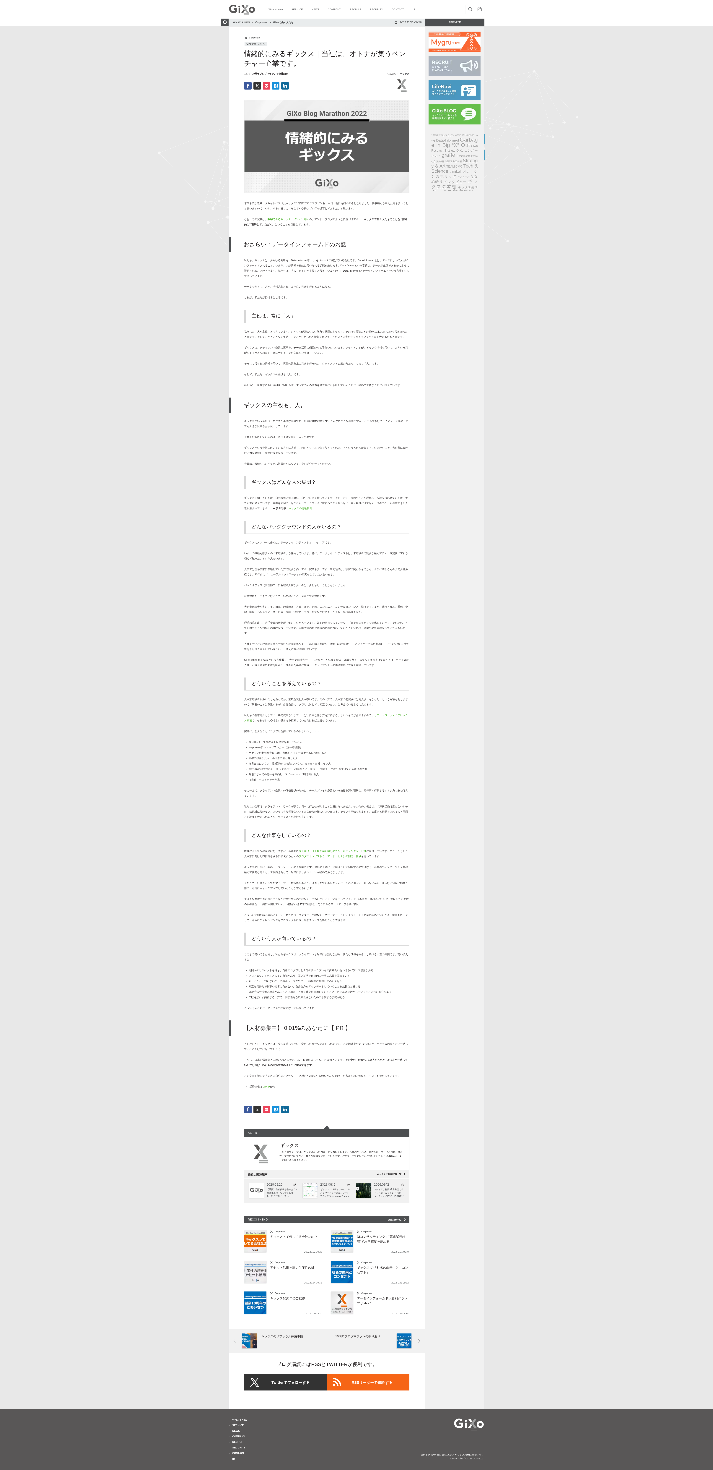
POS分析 (457, 161)
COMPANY (238, 1436)
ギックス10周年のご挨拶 (287, 1298)
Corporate (261, 22)
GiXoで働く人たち (283, 22)
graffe (448, 155)
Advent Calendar (465, 135)
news (448, 161)
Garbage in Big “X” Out (454, 142)
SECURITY (239, 1447)
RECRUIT (238, 1442)
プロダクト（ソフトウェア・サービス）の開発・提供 (330, 856)
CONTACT (238, 1453)
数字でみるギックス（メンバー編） (288, 219)
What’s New (239, 1419)
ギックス (404, 73)
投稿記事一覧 (391, 1174)
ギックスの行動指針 (300, 508)
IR (457, 156)
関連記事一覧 (397, 1219)
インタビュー (455, 182)
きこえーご (464, 177)
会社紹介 (283, 73)
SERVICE (238, 1425)
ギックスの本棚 (454, 184)
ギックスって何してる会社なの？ (294, 1237)
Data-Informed (447, 140)
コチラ (266, 1086)
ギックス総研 (468, 187)
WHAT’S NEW (241, 22)
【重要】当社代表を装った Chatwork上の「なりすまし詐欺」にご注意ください (282, 1192)
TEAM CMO (454, 166)
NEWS (236, 1431)
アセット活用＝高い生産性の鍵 (292, 1267)
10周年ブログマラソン (264, 73)
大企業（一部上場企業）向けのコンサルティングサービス (332, 851)
